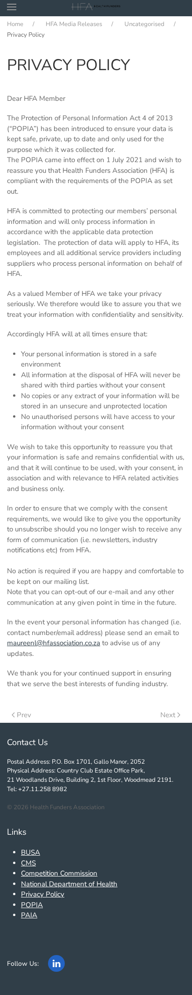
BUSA (30, 852)
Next (167, 715)
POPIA (32, 905)
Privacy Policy (42, 894)
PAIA (29, 915)
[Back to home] (96, 7)
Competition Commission (59, 873)
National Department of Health (69, 884)
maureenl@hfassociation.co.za (53, 643)
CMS (28, 863)
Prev (24, 715)
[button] (11, 7)
